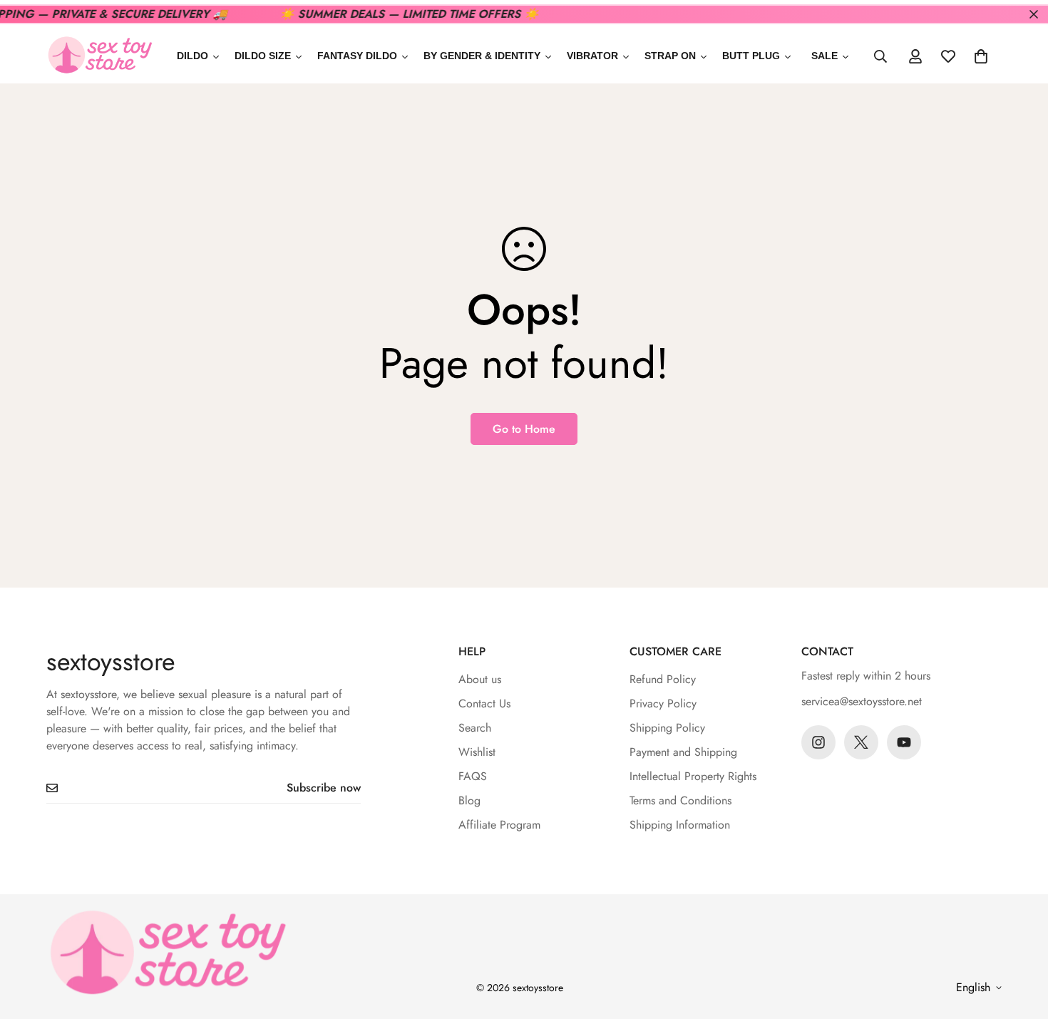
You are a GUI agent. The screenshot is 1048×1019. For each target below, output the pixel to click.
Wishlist (476, 752)
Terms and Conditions (680, 800)
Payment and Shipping (683, 752)
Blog (469, 800)
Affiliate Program (499, 824)
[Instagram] (818, 742)
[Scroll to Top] (1020, 941)
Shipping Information (680, 824)
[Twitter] (861, 742)
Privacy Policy (663, 703)
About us (479, 679)
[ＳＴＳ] (99, 56)
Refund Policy (663, 679)
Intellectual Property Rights (693, 776)
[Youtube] (904, 742)
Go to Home (524, 429)
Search (474, 728)
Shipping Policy (667, 728)
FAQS (472, 776)
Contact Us (484, 703)
